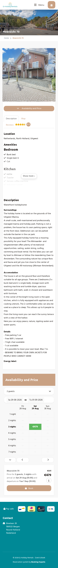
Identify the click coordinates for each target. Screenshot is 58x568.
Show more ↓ (29, 176)
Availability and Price (31, 108)
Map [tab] (23, 118)
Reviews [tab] (18, 125)
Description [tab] (11, 118)
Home (6, 38)
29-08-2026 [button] (15, 400)
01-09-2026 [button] (35, 400)
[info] (48, 480)
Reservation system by (29, 562)
